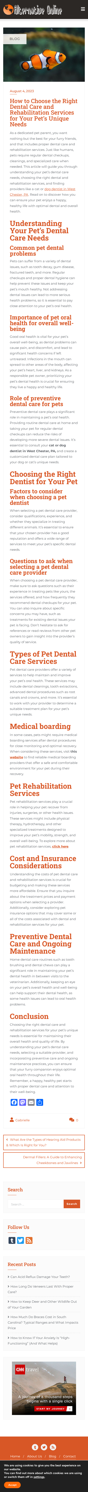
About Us (34, 1456)
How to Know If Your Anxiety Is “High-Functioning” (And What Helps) (39, 1340)
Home (15, 1456)
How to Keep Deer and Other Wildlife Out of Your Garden (42, 1304)
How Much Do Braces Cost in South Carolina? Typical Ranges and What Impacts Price (43, 1322)
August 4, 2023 (22, 91)
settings (39, 1477)
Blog (52, 1456)
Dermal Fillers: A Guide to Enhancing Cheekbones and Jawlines (52, 1160)
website (16, 757)
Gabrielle (22, 1120)
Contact (69, 1456)
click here (60, 846)
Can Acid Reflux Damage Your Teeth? (40, 1277)
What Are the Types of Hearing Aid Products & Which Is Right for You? (43, 1142)
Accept (12, 1485)
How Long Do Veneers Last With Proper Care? (40, 1289)
